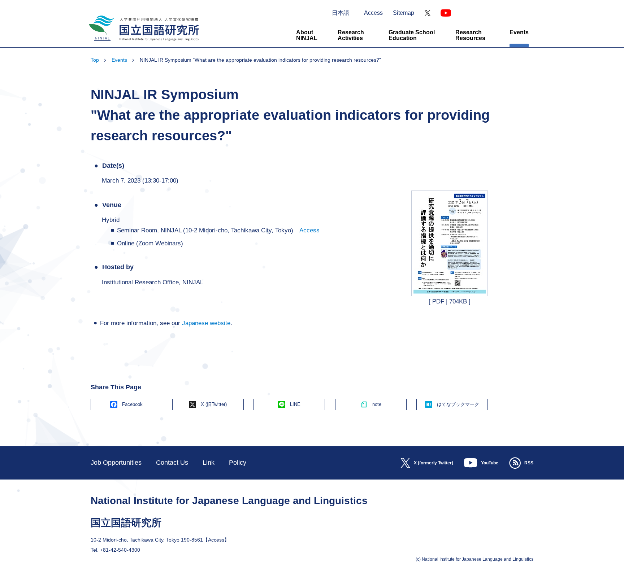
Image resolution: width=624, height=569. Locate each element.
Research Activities (351, 35)
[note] (371, 404)
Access (373, 13)
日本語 (340, 13)
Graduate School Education (412, 35)
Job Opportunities (116, 462)
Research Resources (470, 35)
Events (519, 32)
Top (95, 60)
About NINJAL (306, 35)
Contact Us (172, 462)
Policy (237, 462)
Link (208, 462)
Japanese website (206, 323)
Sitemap (403, 13)
